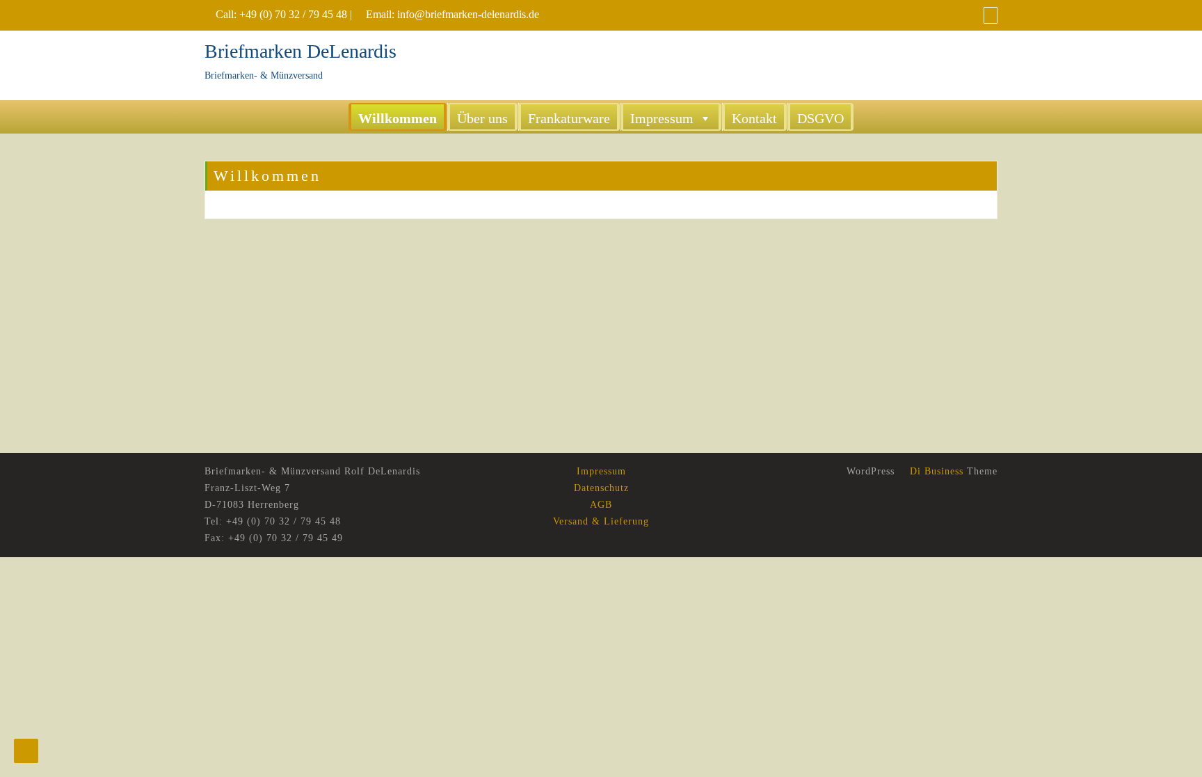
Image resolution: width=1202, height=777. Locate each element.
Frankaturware (569, 118)
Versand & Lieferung (601, 521)
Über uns (482, 118)
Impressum (662, 118)
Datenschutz (601, 488)
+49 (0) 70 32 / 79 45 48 (293, 14)
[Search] (990, 15)
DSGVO (820, 118)
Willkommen (397, 118)
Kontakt (754, 118)
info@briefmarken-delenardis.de (468, 14)
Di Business (934, 471)
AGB (601, 504)
